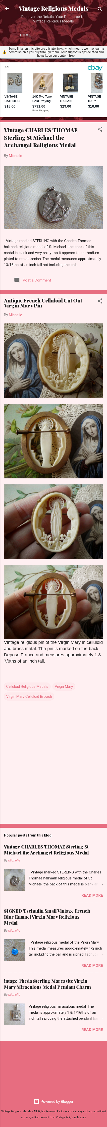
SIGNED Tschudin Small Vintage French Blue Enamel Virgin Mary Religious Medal (47, 917)
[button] (100, 130)
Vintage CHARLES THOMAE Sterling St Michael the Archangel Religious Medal (41, 137)
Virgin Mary (64, 686)
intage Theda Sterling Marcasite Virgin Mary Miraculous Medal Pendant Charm (47, 984)
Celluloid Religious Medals (27, 686)
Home (25, 35)
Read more (92, 895)
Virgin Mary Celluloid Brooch (29, 696)
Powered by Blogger (56, 1101)
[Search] (100, 10)
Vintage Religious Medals (53, 8)
